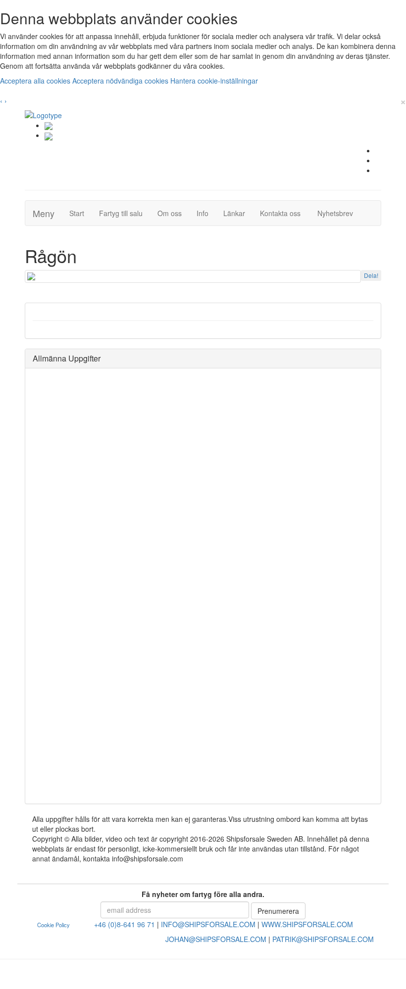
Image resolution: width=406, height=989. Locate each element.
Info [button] (202, 213)
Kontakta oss (284, 213)
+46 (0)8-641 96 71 (124, 924)
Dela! (371, 275)
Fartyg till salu (124, 213)
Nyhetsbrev (337, 213)
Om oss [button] (169, 213)
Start (80, 213)
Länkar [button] (234, 213)
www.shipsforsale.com (307, 924)
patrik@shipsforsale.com (323, 939)
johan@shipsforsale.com (215, 939)
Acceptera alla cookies (36, 81)
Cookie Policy (53, 925)
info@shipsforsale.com (208, 924)
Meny (43, 213)
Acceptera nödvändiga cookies (121, 81)
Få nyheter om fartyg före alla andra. (203, 894)
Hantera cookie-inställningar (214, 81)
